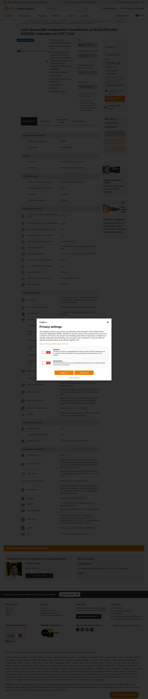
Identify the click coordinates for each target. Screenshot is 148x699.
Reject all (64, 373)
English (43, 322)
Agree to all (84, 373)
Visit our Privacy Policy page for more (53, 344)
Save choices (74, 378)
